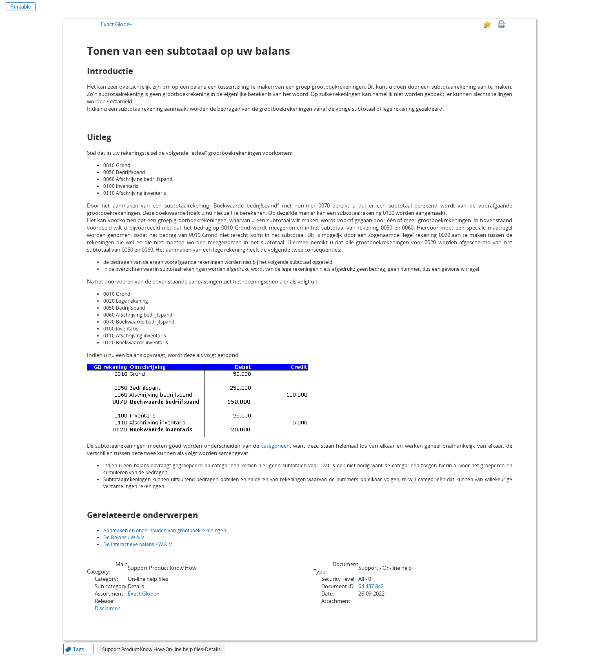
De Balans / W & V (123, 537)
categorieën (275, 445)
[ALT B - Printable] (502, 24)
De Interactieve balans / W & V (137, 544)
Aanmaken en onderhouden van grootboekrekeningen (164, 530)
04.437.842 (371, 586)
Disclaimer (107, 608)
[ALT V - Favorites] (487, 24)
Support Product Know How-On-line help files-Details (161, 649)
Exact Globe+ (116, 24)
